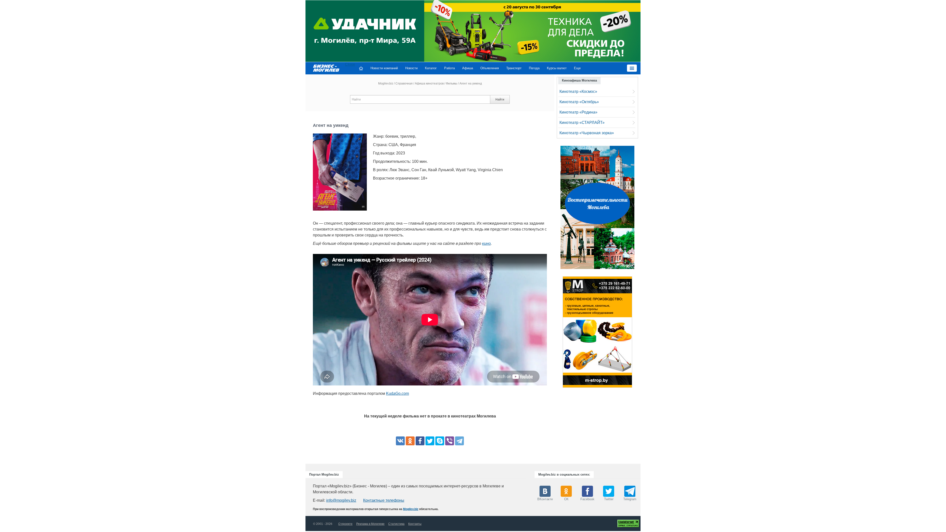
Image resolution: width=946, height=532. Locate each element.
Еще (577, 68)
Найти (499, 99)
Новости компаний (384, 68)
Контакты (415, 524)
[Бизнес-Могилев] (326, 68)
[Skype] (439, 440)
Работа (449, 68)
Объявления (489, 68)
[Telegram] (459, 440)
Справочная (404, 83)
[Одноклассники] (410, 440)
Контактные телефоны (383, 500)
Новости (411, 68)
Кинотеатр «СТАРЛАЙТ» (582, 122)
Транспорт (514, 68)
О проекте (345, 524)
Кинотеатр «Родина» (578, 112)
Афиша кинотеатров (429, 83)
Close (350, 64)
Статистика (396, 524)
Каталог (431, 68)
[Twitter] (429, 440)
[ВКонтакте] (400, 440)
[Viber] (449, 440)
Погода (534, 68)
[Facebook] (420, 440)
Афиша (467, 68)
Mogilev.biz (385, 83)
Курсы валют (557, 68)
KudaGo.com (397, 393)
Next (637, 333)
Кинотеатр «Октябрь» (579, 102)
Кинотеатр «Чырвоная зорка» (586, 133)
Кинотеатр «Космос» (578, 91)
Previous (557, 333)
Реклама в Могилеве (370, 524)
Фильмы (451, 83)
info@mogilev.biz (341, 500)
